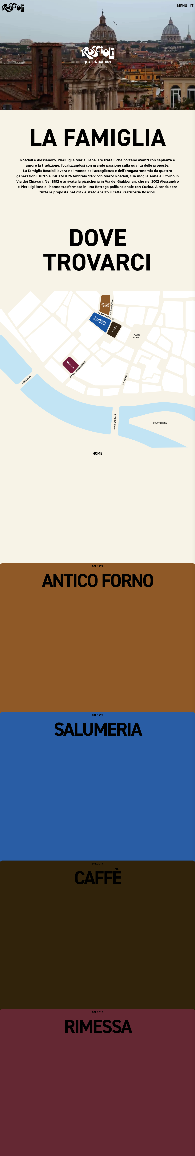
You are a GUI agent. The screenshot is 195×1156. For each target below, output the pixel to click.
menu (182, 5)
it (191, 5)
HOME (97, 453)
